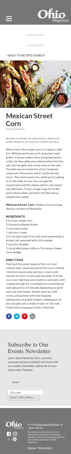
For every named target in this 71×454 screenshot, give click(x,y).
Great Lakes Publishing (47, 424)
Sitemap (32, 447)
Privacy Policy (45, 447)
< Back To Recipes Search (25, 55)
